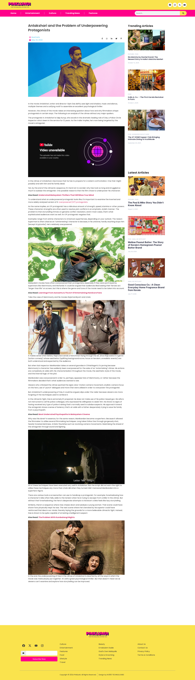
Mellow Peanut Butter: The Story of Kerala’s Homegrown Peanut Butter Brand (146, 245)
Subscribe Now (39, 659)
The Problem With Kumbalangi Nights (56, 517)
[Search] (183, 13)
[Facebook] (170, 5)
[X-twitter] (180, 5)
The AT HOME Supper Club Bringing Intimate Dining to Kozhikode (144, 138)
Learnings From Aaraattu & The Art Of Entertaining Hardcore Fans (70, 292)
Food (136, 54)
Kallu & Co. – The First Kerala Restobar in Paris (146, 98)
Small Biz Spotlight (139, 239)
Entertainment (32, 13)
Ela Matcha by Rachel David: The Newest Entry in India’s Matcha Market (145, 58)
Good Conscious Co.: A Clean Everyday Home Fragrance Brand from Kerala (146, 287)
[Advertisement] (97, 608)
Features (93, 13)
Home (13, 13)
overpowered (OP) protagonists (73, 202)
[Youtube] (184, 5)
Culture (52, 13)
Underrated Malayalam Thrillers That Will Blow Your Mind (66, 195)
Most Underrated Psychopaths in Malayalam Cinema (64, 414)
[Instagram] (175, 5)
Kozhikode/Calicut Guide (140, 134)
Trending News (72, 13)
